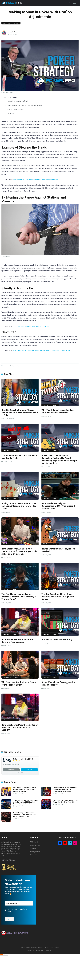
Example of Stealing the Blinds (18, 101)
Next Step (11, 113)
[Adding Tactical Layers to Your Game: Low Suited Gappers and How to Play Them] (20, 486)
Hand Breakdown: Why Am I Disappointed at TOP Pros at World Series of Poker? (58, 506)
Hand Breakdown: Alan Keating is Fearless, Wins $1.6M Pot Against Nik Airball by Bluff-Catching (19, 551)
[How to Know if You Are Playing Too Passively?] (60, 531)
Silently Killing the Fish (15, 109)
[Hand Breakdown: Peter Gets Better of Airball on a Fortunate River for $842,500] (20, 707)
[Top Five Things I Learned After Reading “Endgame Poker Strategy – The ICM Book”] (20, 576)
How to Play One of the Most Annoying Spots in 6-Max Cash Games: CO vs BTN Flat (41, 350)
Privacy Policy (48, 950)
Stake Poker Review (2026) (23, 759)
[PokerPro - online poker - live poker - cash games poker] (12, 2)
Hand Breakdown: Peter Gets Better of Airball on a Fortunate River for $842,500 (19, 727)
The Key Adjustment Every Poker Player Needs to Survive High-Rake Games (57, 596)
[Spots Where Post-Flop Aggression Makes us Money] (60, 665)
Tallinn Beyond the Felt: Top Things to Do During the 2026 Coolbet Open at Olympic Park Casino (25, 802)
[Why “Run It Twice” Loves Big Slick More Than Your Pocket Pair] (60, 392)
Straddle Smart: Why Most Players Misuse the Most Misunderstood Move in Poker (19, 412)
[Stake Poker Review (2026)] (7, 761)
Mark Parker (14, 32)
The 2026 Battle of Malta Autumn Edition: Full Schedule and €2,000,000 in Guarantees (65, 789)
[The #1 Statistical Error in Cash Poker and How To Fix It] (20, 438)
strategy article (19, 366)
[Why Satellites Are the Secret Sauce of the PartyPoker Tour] (20, 665)
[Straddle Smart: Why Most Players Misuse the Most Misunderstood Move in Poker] (20, 392)
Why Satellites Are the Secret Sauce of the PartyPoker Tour (18, 683)
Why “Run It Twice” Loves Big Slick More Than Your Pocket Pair (57, 411)
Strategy (16, 23)
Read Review (11, 769)
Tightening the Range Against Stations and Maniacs (25, 105)
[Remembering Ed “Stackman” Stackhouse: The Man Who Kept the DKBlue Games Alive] (6, 821)
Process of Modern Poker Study (56, 639)
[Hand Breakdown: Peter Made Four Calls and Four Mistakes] (20, 622)
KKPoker (33, 848)
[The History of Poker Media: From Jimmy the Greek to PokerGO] (46, 808)
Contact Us (31, 950)
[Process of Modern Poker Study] (60, 622)
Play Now (29, 769)
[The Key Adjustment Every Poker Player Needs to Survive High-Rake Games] (60, 576)
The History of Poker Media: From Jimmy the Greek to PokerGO (65, 801)
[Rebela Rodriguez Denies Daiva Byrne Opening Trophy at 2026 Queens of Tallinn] (6, 796)
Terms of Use (39, 950)
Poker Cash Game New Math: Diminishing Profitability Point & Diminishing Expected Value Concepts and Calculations (59, 459)
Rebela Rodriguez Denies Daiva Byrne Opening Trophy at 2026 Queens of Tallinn (24, 789)
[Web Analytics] (4, 955)
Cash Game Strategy (8, 366)
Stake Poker (34, 855)
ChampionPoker (35, 845)
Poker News (6, 23)
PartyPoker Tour (7, 677)
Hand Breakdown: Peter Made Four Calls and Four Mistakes (17, 640)
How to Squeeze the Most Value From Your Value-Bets (31, 326)
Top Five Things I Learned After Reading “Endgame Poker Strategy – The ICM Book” (18, 596)
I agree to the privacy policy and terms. (17, 910)
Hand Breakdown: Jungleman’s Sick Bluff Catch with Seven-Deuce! (35, 180)
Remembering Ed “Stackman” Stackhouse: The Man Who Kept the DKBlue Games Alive (24, 815)
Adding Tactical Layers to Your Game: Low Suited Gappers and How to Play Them (19, 506)
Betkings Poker (35, 852)
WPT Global (34, 842)
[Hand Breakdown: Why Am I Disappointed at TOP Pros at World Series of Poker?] (60, 486)
